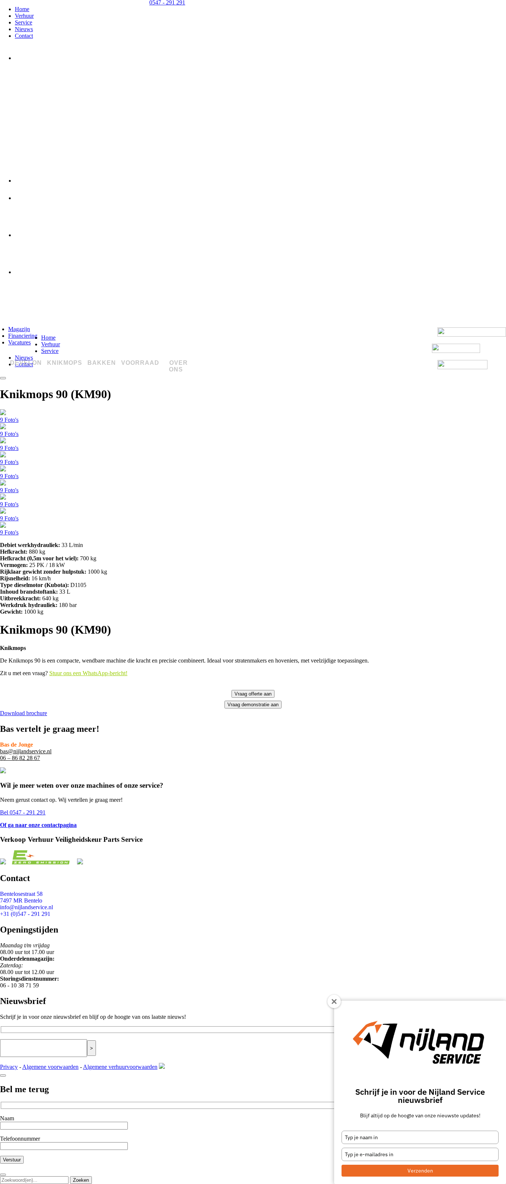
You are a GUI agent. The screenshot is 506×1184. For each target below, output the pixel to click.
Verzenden (420, 1170)
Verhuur (24, 16)
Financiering (22, 336)
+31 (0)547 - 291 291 (25, 914)
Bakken (24, 198)
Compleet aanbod (48, 67)
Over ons (25, 272)
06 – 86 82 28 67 (20, 758)
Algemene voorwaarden (50, 1067)
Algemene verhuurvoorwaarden (120, 1067)
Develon (25, 58)
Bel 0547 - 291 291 (23, 812)
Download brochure (23, 713)
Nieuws (24, 29)
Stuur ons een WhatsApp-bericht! (88, 673)
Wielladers (38, 128)
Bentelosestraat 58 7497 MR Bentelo (21, 897)
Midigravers (40, 92)
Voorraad (25, 235)
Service (23, 22)
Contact (24, 36)
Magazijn (19, 329)
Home (22, 9)
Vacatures (19, 342)
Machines (36, 244)
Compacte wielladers (53, 140)
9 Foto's (9, 420)
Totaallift (35, 281)
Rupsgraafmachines (51, 116)
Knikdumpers (42, 153)
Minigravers (40, 79)
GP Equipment (43, 219)
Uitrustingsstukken (51, 256)
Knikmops (27, 180)
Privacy (9, 1067)
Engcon (33, 207)
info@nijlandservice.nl (26, 907)
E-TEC (31, 165)
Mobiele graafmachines (56, 104)
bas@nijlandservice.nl (25, 751)
